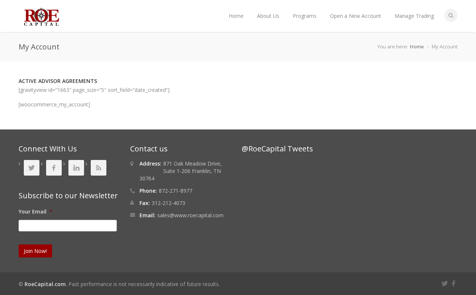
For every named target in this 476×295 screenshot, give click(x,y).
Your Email (35, 211)
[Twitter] (445, 282)
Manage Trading (414, 15)
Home (236, 15)
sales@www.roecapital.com (190, 215)
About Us (268, 15)
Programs (304, 15)
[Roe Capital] (42, 22)
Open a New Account (355, 15)
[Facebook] (454, 282)
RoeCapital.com (45, 284)
